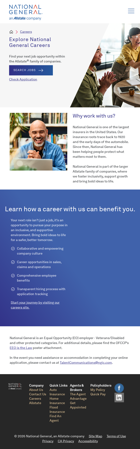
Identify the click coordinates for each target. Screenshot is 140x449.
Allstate (35, 403)
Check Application (23, 79)
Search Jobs (24, 70)
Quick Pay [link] (98, 394)
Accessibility (88, 441)
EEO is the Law (21, 348)
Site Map (95, 436)
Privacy (47, 441)
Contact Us (37, 394)
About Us (36, 390)
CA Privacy (66, 441)
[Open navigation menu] (130, 10)
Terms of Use (116, 436)
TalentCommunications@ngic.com (86, 362)
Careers (26, 32)
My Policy (97, 390)
